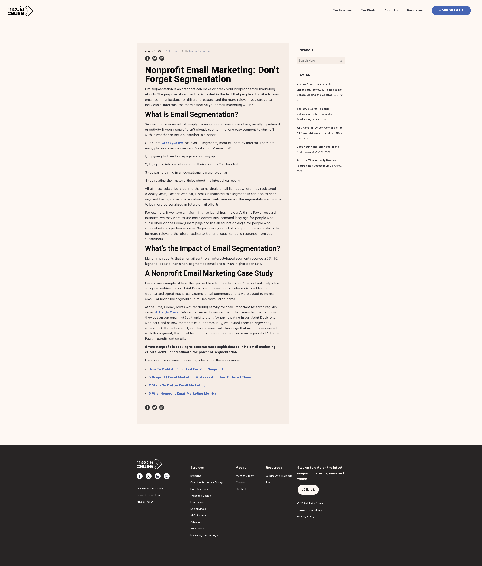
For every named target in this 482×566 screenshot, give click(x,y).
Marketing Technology (204, 535)
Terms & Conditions (149, 495)
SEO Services (198, 515)
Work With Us (451, 10)
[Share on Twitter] (154, 58)
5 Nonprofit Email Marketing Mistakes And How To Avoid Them (200, 377)
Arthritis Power (167, 312)
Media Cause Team (201, 51)
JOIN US (308, 489)
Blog (269, 482)
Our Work (368, 10)
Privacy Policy (145, 501)
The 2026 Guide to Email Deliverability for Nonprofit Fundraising (314, 114)
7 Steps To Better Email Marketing (177, 385)
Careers (241, 482)
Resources (415, 10)
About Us (391, 10)
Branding (195, 476)
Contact (241, 489)
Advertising (197, 528)
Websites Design (200, 495)
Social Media (198, 508)
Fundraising (197, 502)
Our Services (342, 10)
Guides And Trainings (279, 476)
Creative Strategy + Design (206, 482)
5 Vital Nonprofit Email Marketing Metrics (183, 393)
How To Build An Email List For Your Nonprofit (186, 369)
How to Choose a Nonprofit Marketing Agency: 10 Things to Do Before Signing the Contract (319, 90)
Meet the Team (245, 476)
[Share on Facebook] (147, 58)
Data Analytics (199, 489)
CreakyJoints (172, 143)
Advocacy (196, 522)
